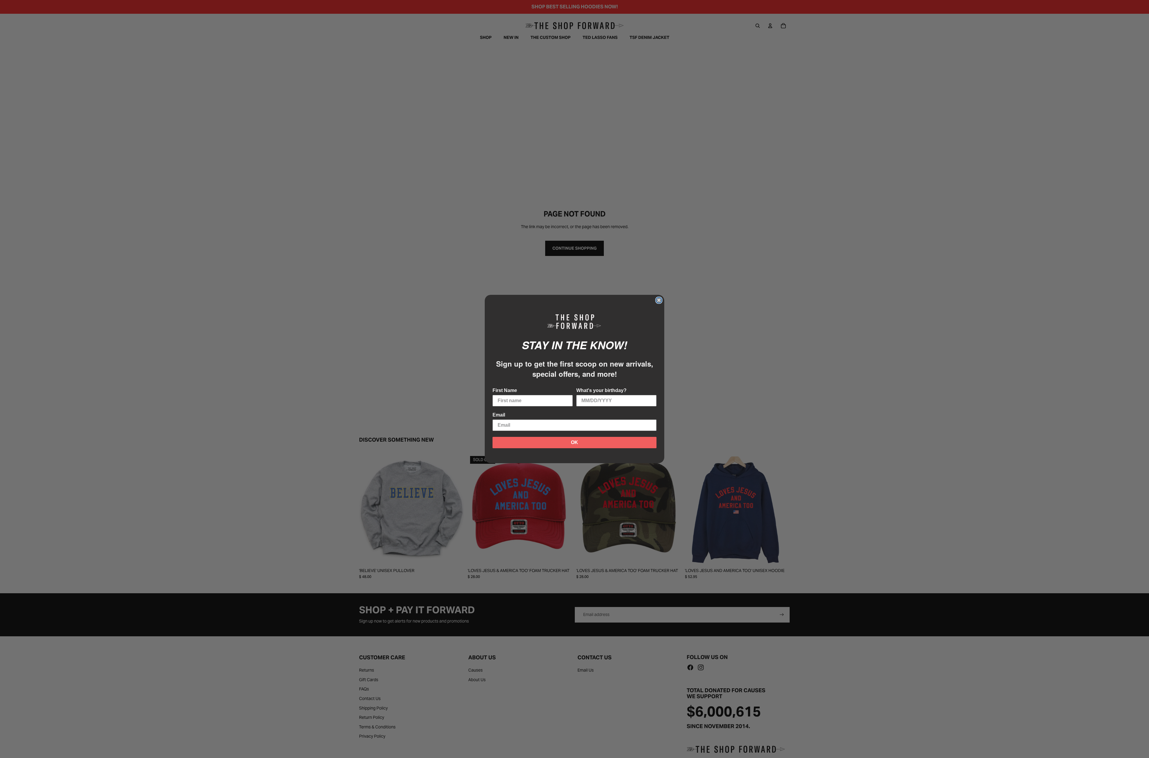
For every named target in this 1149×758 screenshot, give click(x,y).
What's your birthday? (601, 390)
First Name (505, 390)
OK (574, 442)
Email (499, 414)
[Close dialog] (659, 300)
